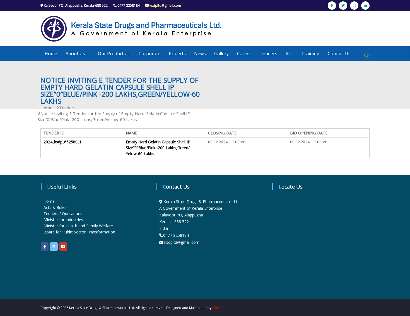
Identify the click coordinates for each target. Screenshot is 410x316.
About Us (75, 53)
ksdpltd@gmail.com (165, 5)
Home (51, 53)
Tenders (268, 53)
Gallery (221, 53)
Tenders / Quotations (63, 213)
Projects (177, 53)
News (200, 53)
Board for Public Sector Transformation (79, 232)
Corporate (149, 53)
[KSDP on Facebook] (45, 246)
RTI (289, 53)
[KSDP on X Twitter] (54, 246)
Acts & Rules (55, 207)
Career (244, 53)
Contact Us (339, 53)
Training (310, 53)
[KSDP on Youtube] (63, 246)
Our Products (112, 53)
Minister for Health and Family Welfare (78, 225)
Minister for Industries (63, 219)
